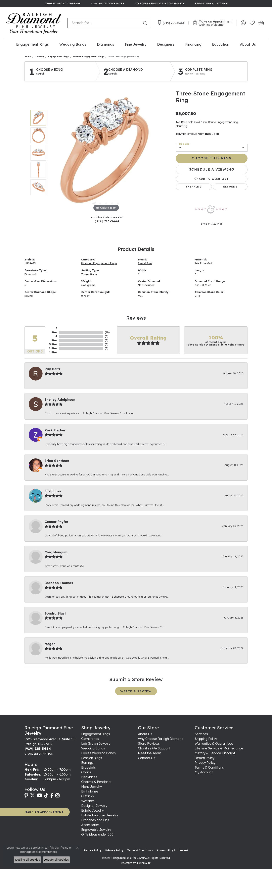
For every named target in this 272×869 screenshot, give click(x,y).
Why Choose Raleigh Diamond (160, 739)
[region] (106, 152)
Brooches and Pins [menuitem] (95, 820)
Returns (230, 186)
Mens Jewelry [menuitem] (91, 786)
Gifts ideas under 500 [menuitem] (97, 834)
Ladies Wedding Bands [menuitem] (98, 753)
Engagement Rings (32, 44)
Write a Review (136, 691)
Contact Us (146, 758)
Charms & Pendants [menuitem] (96, 782)
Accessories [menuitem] (90, 825)
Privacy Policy (205, 763)
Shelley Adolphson (60, 400)
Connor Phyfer (56, 522)
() (107, 332)
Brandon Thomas (59, 583)
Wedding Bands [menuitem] (93, 748)
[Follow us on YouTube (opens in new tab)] (39, 795)
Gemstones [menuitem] (90, 739)
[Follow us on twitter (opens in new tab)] (32, 795)
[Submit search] (146, 23)
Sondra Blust (55, 613)
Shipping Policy (206, 739)
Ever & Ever (145, 263)
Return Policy (204, 758)
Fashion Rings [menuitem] (91, 758)
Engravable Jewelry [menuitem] (96, 830)
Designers (165, 44)
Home (27, 56)
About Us (248, 44)
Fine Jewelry (135, 44)
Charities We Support (154, 748)
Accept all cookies (56, 859)
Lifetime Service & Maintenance (219, 748)
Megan (50, 644)
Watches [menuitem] (88, 801)
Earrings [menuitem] (87, 763)
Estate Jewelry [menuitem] (92, 810)
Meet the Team (149, 753)
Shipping (194, 186)
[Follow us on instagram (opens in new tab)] (57, 795)
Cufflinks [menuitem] (87, 796)
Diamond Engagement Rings (88, 56)
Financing (193, 44)
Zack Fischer (55, 430)
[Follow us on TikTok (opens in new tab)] (46, 795)
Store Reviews (149, 743)
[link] (63, 3)
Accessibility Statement (172, 850)
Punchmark (144, 863)
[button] (243, 23)
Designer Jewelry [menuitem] (94, 806)
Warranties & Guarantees (214, 743)
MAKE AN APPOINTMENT (44, 812)
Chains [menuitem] (86, 772)
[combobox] (104, 23)
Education (220, 44)
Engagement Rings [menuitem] (95, 734)
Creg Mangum (56, 552)
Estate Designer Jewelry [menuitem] (99, 815)
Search (40, 73)
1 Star (53, 352)
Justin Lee (53, 491)
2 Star (53, 348)
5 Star (54, 330)
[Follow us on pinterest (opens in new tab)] (26, 795)
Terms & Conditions (209, 767)
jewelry (39, 56)
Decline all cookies (27, 859)
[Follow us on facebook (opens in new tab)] (51, 795)
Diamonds (105, 44)
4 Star (54, 338)
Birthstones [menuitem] (89, 791)
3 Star (53, 344)
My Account (204, 772)
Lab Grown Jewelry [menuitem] (95, 743)
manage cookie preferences (38, 852)
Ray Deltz (53, 369)
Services (201, 734)
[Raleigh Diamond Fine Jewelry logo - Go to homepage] (33, 23)
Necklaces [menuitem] (89, 777)
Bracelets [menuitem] (88, 767)
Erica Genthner (57, 461)
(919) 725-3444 (107, 221)
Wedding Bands (72, 44)
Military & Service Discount (215, 753)
